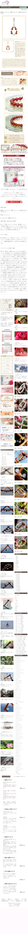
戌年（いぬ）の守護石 (19, 630)
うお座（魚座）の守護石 (20, 653)
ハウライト (18, 744)
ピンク (17, 601)
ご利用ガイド (17, 899)
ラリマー (17, 758)
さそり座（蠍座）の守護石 (20, 647)
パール (17, 721)
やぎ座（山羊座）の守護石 (20, 650)
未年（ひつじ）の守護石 (20, 626)
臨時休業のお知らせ (5, 900)
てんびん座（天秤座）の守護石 (21, 645)
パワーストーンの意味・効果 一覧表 (7, 455)
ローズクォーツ (18, 767)
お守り (17, 568)
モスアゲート (18, 750)
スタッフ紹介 (24, 899)
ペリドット (18, 741)
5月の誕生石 (18, 580)
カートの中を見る (24, 7)
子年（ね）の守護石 (19, 615)
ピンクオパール (18, 724)
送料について (10, 899)
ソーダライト (18, 711)
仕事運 (17, 560)
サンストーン (18, 700)
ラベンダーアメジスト (19, 669)
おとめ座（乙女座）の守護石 (20, 644)
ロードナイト (18, 770)
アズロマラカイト (19, 662)
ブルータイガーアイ (19, 743)
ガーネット (18, 685)
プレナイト (18, 735)
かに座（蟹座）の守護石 (20, 641)
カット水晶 (18, 773)
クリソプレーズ (18, 694)
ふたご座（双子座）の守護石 (20, 639)
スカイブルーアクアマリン (20, 660)
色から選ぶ (4, 461)
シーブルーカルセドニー (20, 701)
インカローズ (18, 675)
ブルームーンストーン (19, 749)
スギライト (18, 706)
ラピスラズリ (18, 755)
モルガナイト (18, 752)
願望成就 (17, 562)
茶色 (16, 611)
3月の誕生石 (18, 577)
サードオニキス (18, 697)
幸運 (16, 556)
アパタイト (18, 663)
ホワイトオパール (19, 682)
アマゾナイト (18, 666)
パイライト (18, 723)
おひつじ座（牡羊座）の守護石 (21, 636)
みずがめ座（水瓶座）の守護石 (21, 651)
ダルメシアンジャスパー (20, 715)
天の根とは (9, 7)
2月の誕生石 (18, 575)
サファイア (18, 698)
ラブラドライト (18, 756)
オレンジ (17, 604)
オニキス (17, 679)
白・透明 (17, 595)
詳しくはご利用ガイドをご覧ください (19, 776)
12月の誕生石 (18, 591)
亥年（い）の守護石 (19, 632)
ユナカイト (18, 753)
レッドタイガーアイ (19, 764)
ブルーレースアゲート (19, 733)
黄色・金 (17, 606)
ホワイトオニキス (19, 680)
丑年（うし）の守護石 (19, 616)
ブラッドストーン (19, 729)
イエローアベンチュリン (20, 672)
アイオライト (18, 657)
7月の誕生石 (18, 583)
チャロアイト (18, 717)
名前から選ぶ (4, 456)
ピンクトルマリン (19, 720)
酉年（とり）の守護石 (19, 629)
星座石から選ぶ (4, 464)
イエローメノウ (18, 674)
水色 (16, 600)
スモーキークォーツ (19, 707)
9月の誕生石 (18, 586)
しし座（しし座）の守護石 (20, 642)
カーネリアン (18, 686)
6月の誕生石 (18, 581)
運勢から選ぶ (4, 458)
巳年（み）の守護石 (19, 623)
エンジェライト (18, 677)
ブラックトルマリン (19, 718)
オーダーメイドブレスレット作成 (7, 451)
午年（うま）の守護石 (19, 624)
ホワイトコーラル (19, 726)
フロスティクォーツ (19, 738)
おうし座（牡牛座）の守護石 (20, 638)
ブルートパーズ (18, 730)
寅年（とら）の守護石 (19, 618)
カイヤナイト (18, 688)
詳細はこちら (22, 788)
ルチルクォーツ (18, 759)
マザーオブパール (19, 746)
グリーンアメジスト (19, 727)
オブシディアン (18, 683)
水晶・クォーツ (18, 689)
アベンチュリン (18, 665)
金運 (16, 559)
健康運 (17, 563)
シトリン (17, 704)
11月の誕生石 (18, 589)
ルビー (17, 761)
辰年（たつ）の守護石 (19, 621)
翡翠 (16, 703)
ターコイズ (18, 712)
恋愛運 (17, 557)
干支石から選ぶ (4, 463)
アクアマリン (18, 659)
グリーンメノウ (18, 691)
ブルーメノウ (18, 732)
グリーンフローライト (19, 736)
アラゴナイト (18, 671)
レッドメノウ (18, 765)
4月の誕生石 (18, 578)
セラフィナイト (18, 709)
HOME (4, 7)
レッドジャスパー (19, 762)
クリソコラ (18, 692)
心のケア (17, 569)
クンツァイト (18, 695)
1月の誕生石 (18, 574)
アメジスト (18, 668)
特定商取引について (19, 900)
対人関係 (17, 566)
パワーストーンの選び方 (6, 453)
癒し (16, 565)
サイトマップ (12, 900)
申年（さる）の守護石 (19, 627)
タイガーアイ (18, 714)
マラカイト (18, 747)
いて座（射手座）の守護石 (20, 648)
